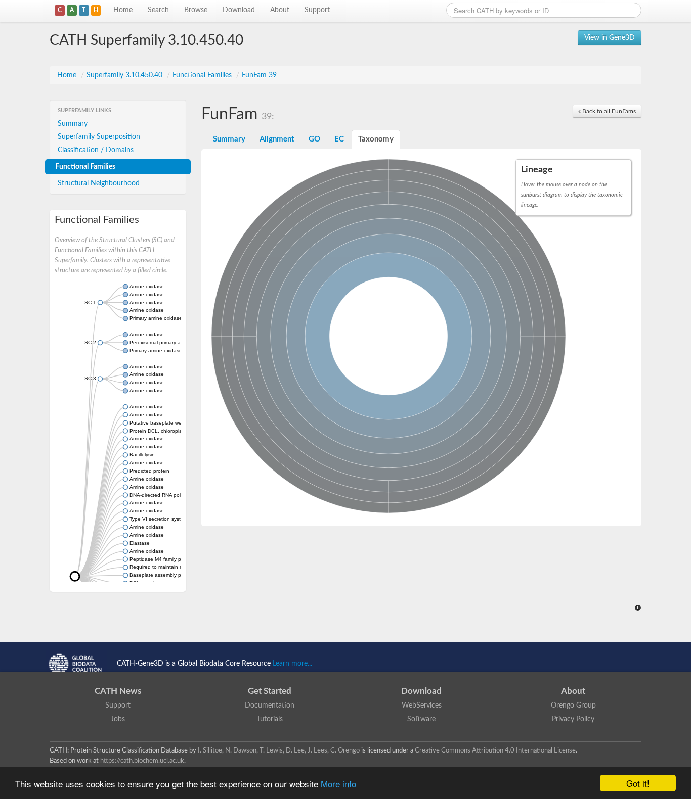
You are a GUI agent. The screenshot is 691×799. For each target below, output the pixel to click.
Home (123, 10)
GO (314, 139)
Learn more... (292, 663)
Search (158, 10)
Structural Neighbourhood (99, 183)
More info (338, 783)
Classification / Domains (96, 150)
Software (421, 719)
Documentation (269, 705)
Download (239, 10)
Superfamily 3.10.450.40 (125, 75)
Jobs (118, 719)
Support (317, 10)
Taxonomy (376, 139)
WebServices (422, 705)
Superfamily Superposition (99, 136)
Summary (73, 123)
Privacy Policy (573, 719)
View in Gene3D (609, 37)
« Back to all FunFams (607, 111)
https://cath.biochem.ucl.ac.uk (142, 761)
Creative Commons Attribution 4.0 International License (495, 750)
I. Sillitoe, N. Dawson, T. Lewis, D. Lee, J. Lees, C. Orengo (279, 750)
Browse (195, 10)
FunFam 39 (259, 75)
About (279, 10)
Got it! (638, 783)
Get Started (269, 691)
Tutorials (269, 719)
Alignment (277, 139)
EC (339, 139)
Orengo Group (573, 705)
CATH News (118, 691)
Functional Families (203, 75)
